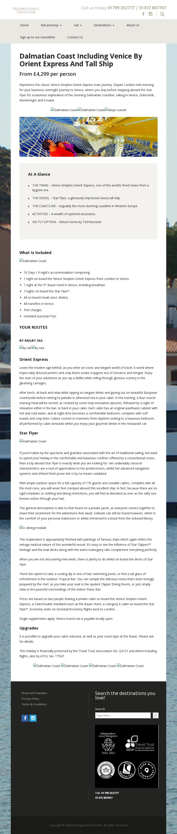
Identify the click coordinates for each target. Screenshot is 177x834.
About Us (132, 25)
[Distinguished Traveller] (41, 10)
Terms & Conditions (34, 704)
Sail (76, 25)
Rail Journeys (50, 25)
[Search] (155, 715)
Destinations (103, 25)
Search (100, 709)
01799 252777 (121, 8)
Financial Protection (34, 693)
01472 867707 (152, 8)
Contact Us (75, 37)
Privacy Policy (30, 699)
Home (24, 25)
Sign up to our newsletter (37, 37)
